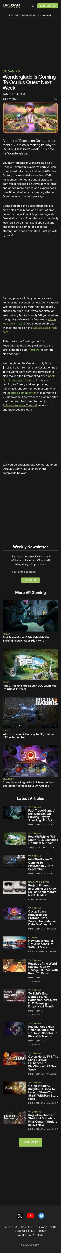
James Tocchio (37, 847)
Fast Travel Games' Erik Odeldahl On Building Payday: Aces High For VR (26, 639)
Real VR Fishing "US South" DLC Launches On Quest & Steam (43, 840)
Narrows (33, 349)
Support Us (48, 5)
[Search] (33, 5)
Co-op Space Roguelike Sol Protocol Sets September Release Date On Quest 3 (29, 784)
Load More (30, 1142)
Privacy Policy (47, 1227)
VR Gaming (11, 71)
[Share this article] (56, 97)
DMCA (42, 1231)
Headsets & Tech (38, 882)
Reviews (14, 15)
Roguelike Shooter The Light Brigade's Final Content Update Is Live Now (42, 1120)
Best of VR (28, 15)
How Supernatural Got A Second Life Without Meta (41, 944)
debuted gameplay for (21, 392)
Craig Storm (36, 951)
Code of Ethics (25, 1231)
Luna (31, 899)
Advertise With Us (30, 1234)
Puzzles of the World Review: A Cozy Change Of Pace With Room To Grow (43, 968)
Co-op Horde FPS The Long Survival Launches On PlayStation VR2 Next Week (43, 1063)
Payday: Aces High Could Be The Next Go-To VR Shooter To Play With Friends (42, 1031)
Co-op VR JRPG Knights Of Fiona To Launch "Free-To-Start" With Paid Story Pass (43, 1092)
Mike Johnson (36, 824)
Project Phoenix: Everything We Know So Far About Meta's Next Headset (42, 890)
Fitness (32, 937)
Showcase (45, 15)
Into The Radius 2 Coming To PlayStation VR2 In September (40, 864)
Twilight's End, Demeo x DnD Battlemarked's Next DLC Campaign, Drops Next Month (42, 1000)
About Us (10, 1227)
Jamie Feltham (14, 94)
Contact (27, 1227)
